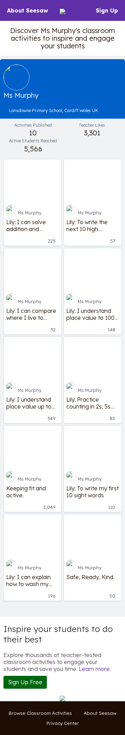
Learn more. (95, 668)
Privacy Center (63, 723)
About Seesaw (27, 10)
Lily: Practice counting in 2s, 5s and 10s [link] (88, 403)
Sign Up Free (25, 682)
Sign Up (107, 10)
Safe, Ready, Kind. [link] (90, 577)
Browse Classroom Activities (40, 713)
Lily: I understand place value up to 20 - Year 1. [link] (28, 403)
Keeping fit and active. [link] (26, 492)
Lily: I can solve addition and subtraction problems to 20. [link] (26, 225)
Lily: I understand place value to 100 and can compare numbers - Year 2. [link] (90, 314)
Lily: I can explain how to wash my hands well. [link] (28, 580)
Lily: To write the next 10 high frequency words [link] (88, 225)
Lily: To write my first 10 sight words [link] (92, 492)
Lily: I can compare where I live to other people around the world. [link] (31, 314)
